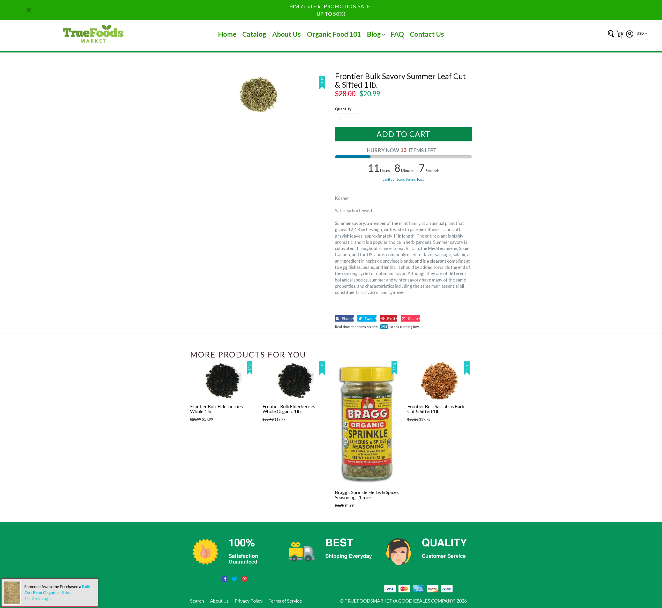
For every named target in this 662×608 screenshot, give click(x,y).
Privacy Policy (248, 601)
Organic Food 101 (334, 34)
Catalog (254, 34)
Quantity (343, 109)
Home (227, 34)
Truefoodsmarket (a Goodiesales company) (400, 601)
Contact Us (427, 34)
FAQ (397, 34)
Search (197, 601)
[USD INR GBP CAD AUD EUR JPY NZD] (642, 33)
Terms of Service (285, 601)
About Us (286, 34)
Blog (377, 34)
